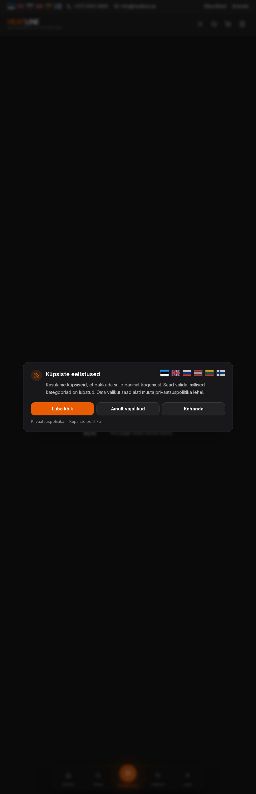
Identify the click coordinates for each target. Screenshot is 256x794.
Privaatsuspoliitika (47, 421)
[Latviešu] (198, 373)
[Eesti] (164, 373)
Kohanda (194, 408)
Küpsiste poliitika (85, 421)
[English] (175, 373)
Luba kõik (62, 408)
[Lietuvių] (209, 373)
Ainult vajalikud (128, 408)
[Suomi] (220, 373)
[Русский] (187, 373)
